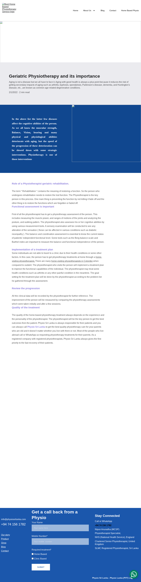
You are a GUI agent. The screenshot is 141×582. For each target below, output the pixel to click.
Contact (112, 10)
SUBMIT (40, 567)
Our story (5, 535)
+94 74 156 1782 (14, 524)
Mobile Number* (40, 536)
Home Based (40, 554)
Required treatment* (41, 550)
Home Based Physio (130, 10)
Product (5, 539)
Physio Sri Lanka (36, 327)
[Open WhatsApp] (133, 574)
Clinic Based (40, 558)
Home (75, 10)
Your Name (37, 522)
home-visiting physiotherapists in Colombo (72, 261)
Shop (3, 543)
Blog (103, 10)
